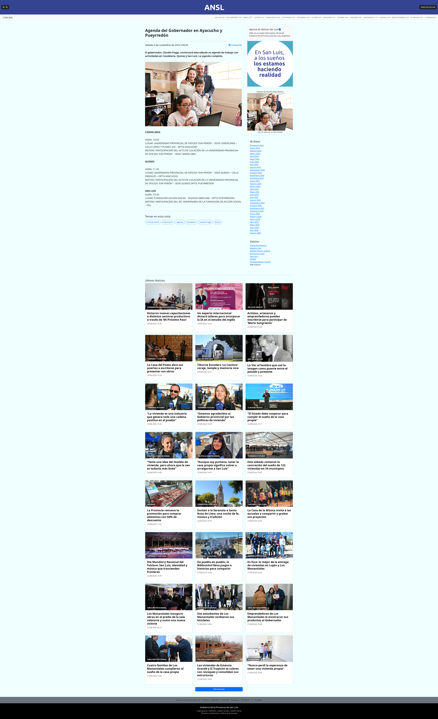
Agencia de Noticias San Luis (188, 700)
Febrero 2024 (255, 151)
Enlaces (205, 700)
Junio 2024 (254, 162)
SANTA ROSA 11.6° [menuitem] (329, 17)
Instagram (245, 700)
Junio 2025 (254, 194)
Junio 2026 (254, 227)
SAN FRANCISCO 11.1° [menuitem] (371, 17)
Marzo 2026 (255, 219)
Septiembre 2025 (257, 203)
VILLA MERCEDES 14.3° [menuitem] (234, 17)
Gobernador (167, 222)
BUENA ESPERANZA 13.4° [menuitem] (400, 17)
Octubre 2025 (256, 205)
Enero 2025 (255, 181)
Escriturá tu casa (257, 253)
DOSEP (253, 259)
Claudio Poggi (205, 222)
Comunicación (153, 222)
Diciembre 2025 (256, 211)
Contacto (225, 700)
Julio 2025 (254, 197)
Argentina (215, 700)
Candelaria (191, 222)
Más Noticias (219, 689)
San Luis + (254, 256)
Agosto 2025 (255, 200)
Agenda (179, 222)
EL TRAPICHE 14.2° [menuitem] (417, 17)
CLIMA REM (8, 17)
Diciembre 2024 (256, 178)
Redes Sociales (223, 711)
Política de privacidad (229, 713)
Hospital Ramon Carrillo (260, 262)
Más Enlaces (255, 264)
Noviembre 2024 (257, 175)
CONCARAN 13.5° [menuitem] (356, 17)
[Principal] (5, 7)
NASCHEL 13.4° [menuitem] (385, 17)
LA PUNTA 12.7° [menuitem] (259, 17)
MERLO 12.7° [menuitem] (248, 17)
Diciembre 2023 (256, 145)
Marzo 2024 (255, 153)
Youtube (258, 700)
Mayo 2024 (254, 159)
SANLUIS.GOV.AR (428, 7)
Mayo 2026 (254, 225)
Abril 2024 (254, 156)
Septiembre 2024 (257, 170)
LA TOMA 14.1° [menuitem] (317, 17)
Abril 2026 (254, 222)
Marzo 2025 (255, 186)
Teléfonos (212, 711)
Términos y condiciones (210, 713)
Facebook (235, 700)
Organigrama (202, 711)
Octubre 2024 (256, 173)
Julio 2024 (254, 164)
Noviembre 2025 (257, 208)
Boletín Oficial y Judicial (260, 251)
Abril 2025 (254, 189)
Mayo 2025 (254, 192)
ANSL (214, 7)
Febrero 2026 (255, 216)
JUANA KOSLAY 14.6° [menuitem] (273, 17)
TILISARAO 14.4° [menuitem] (342, 17)
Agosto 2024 (255, 167)
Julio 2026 (254, 230)
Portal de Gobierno (258, 245)
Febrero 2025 (255, 184)
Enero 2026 (255, 214)
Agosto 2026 (255, 233)
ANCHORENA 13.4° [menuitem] (303, 17)
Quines (218, 222)
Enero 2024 (255, 148)
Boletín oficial (236, 711)
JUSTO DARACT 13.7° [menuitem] (288, 17)
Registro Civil (255, 248)
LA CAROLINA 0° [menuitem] (430, 17)
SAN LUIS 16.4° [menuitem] (220, 17)
